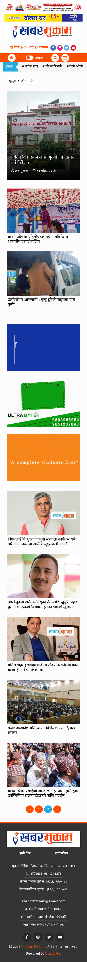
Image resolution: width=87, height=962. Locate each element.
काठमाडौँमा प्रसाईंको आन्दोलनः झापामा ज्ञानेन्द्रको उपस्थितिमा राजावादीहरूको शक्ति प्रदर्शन (43, 793)
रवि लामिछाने (54, 66)
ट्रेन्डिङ (9, 67)
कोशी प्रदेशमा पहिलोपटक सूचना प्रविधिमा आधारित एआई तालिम (38, 239)
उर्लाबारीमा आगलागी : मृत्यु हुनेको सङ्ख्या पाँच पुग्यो (41, 302)
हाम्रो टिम (25, 853)
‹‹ (30, 809)
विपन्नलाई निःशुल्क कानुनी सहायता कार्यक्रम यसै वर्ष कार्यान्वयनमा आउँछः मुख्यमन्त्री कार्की (41, 542)
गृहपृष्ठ (13, 81)
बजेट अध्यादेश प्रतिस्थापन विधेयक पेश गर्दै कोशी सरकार (43, 731)
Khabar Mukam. (33, 947)
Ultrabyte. (53, 954)
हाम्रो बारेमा (61, 853)
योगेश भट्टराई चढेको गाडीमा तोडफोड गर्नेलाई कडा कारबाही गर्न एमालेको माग (43, 668)
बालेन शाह (31, 66)
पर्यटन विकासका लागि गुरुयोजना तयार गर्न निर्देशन (42, 160)
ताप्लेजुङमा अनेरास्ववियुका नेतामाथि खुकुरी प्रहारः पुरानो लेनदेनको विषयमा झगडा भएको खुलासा (43, 605)
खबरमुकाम (21, 171)
